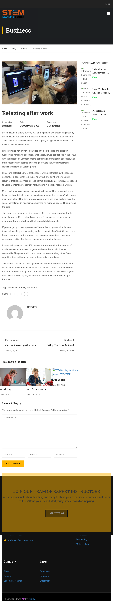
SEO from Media (36, 389)
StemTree (32, 307)
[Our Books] (66, 372)
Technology (81, 534)
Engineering (81, 539)
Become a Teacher (13, 580)
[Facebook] (12, 294)
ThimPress (20, 287)
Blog (14, 48)
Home (4, 48)
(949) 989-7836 (15, 534)
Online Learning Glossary (20, 345)
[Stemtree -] (13, 13)
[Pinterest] (26, 294)
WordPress (31, 287)
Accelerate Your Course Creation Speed (101, 114)
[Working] (13, 377)
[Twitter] (19, 294)
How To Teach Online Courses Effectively (101, 93)
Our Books (59, 379)
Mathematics (82, 544)
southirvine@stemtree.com (20, 540)
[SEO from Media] (39, 377)
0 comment (53, 125)
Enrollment (45, 580)
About (7, 571)
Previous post (12, 340)
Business (25, 48)
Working (5, 389)
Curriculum (45, 571)
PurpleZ (32, 599)
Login (107, 4)
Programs (44, 576)
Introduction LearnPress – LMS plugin (99, 73)
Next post (69, 340)
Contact (7, 576)
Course (10, 287)
